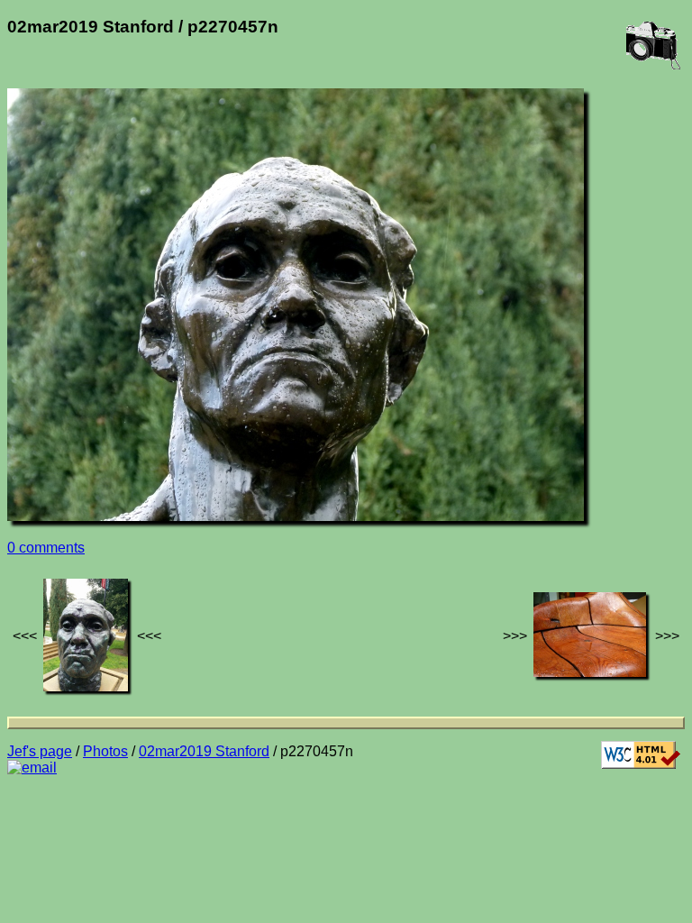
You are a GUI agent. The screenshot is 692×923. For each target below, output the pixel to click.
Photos (105, 751)
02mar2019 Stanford (204, 751)
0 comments (46, 547)
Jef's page (39, 751)
